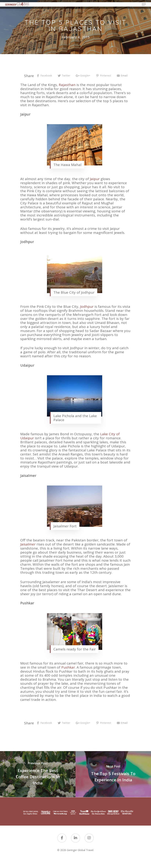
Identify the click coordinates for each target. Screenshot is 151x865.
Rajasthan (67, 84)
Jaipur (95, 178)
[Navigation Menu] (144, 4)
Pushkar (68, 667)
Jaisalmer (28, 544)
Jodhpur (87, 306)
